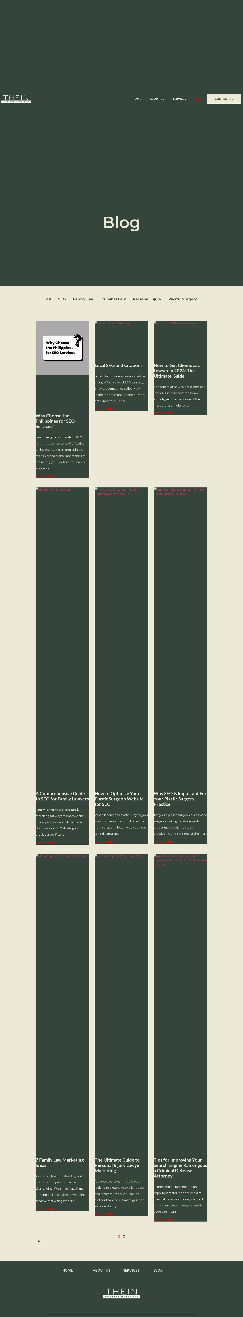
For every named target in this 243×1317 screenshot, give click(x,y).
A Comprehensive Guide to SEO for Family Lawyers (62, 796)
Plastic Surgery (182, 299)
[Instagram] (121, 1305)
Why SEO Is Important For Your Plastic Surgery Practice (180, 799)
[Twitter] (109, 1305)
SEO (62, 299)
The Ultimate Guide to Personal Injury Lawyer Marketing (118, 1165)
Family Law (83, 299)
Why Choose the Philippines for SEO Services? (55, 421)
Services (179, 98)
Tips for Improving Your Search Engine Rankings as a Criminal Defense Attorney (180, 1167)
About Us (157, 98)
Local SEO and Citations (118, 365)
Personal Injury (147, 299)
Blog (198, 98)
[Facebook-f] (97, 1305)
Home (137, 98)
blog (158, 1270)
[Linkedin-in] (133, 1305)
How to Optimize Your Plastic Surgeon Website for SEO (119, 799)
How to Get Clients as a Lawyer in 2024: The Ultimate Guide (177, 370)
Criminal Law (113, 299)
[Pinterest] (145, 1305)
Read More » (46, 476)
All (48, 299)
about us (101, 1270)
